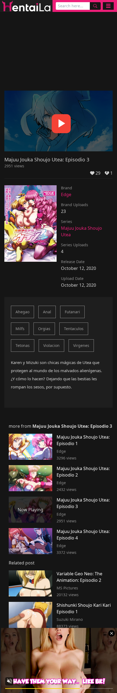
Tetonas (23, 345)
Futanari (72, 311)
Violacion (51, 345)
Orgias (44, 328)
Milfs (20, 328)
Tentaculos (74, 328)
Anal (47, 311)
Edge (66, 194)
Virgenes (81, 345)
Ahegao (22, 311)
